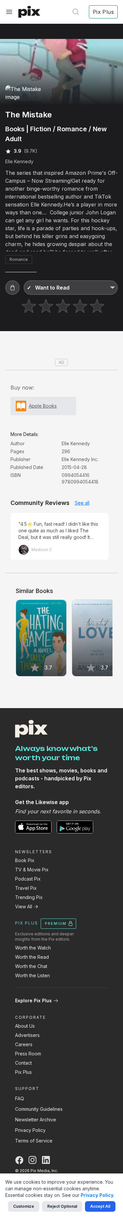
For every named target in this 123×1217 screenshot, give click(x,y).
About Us (25, 1026)
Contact (23, 1063)
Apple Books (43, 406)
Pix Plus (23, 1072)
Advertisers (27, 1035)
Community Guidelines (39, 1109)
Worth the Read (32, 957)
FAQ (19, 1098)
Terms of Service (33, 1140)
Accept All (100, 1206)
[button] (12, 287)
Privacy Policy (30, 1130)
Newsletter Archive (35, 1119)
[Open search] (76, 12)
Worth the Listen (32, 975)
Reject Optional (62, 1206)
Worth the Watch (33, 948)
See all (82, 503)
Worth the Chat (31, 966)
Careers (23, 1044)
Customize (23, 1206)
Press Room (28, 1053)
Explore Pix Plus (33, 1000)
